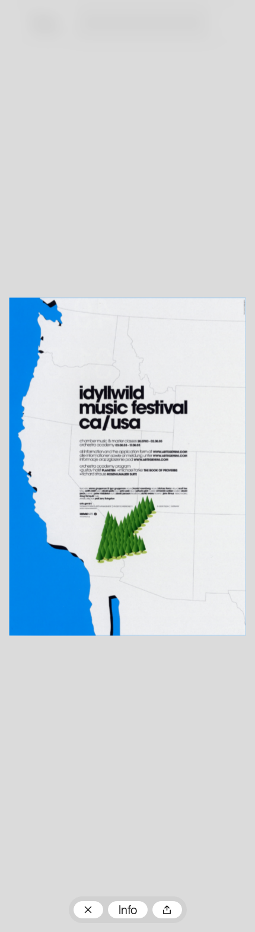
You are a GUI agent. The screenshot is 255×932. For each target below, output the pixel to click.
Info (128, 911)
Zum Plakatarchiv (88, 909)
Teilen (167, 909)
